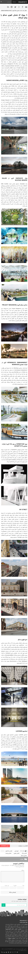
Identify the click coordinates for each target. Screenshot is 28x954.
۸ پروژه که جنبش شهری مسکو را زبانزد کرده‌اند (14, 16)
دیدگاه (23, 870)
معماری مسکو (24, 855)
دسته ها (14, 2)
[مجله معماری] (22, 2)
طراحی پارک (24, 853)
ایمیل (14, 885)
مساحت (20, 846)
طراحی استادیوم (9, 851)
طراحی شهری (16, 853)
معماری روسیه (8, 853)
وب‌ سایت (7, 885)
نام (23, 885)
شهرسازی (17, 851)
